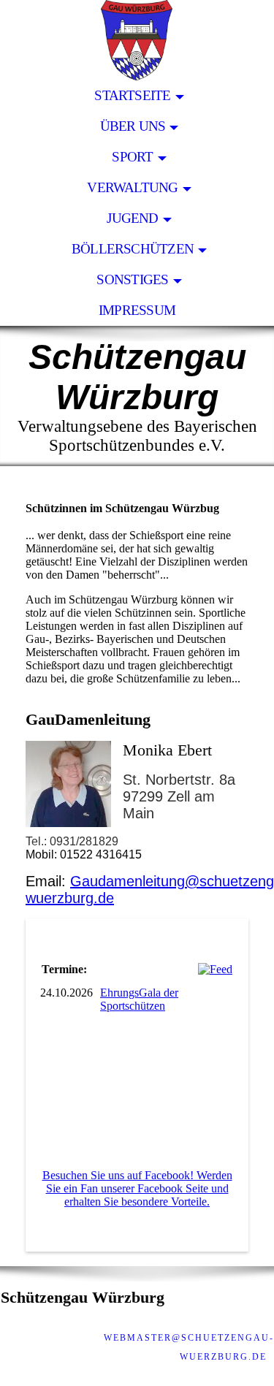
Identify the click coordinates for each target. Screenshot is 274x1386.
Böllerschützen (133, 248)
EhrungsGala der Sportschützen (139, 999)
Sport (132, 156)
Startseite (132, 95)
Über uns (133, 126)
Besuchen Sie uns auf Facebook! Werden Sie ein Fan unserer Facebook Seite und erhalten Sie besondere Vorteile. (137, 1188)
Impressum (137, 310)
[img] (137, 40)
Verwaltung (132, 187)
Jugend (132, 218)
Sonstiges (132, 279)
